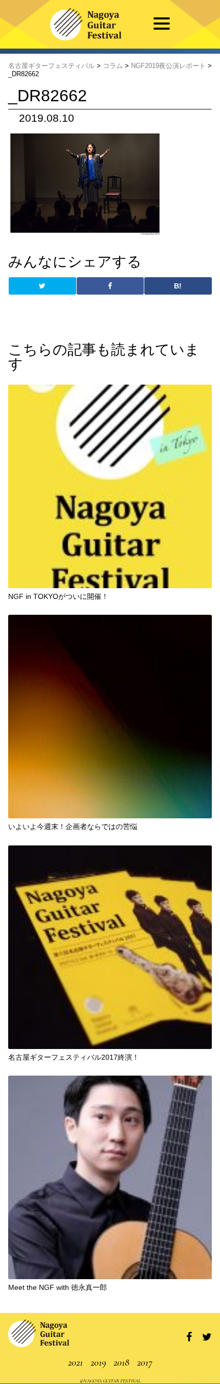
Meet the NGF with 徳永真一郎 (57, 1287)
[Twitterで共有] (42, 286)
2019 (98, 1362)
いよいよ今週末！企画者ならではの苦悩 (72, 826)
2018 (121, 1362)
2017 (144, 1362)
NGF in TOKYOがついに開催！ (58, 596)
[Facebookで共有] (110, 286)
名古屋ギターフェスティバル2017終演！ (73, 1057)
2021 (75, 1362)
